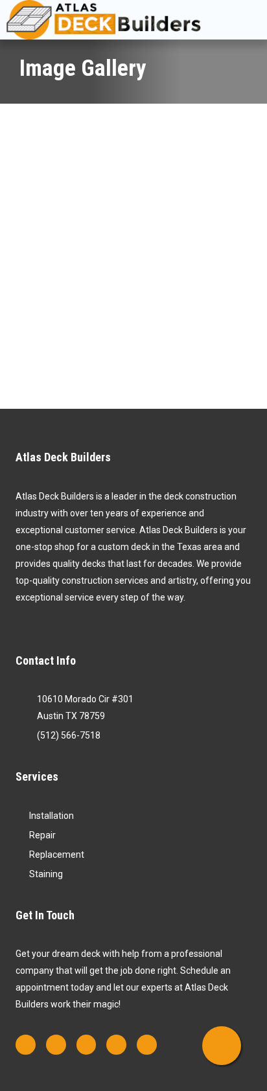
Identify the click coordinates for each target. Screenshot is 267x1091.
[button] (240, 20)
